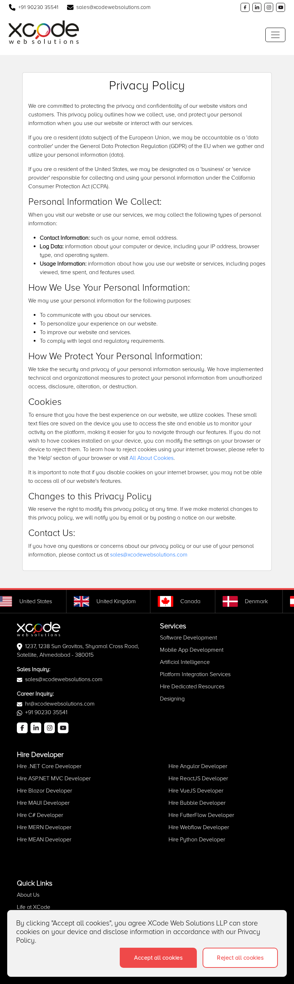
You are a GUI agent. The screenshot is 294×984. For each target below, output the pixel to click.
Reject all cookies (240, 957)
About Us (28, 894)
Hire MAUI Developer (43, 803)
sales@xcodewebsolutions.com (113, 7)
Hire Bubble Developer (197, 803)
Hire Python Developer (197, 839)
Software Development (188, 637)
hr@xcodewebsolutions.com (60, 703)
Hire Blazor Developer (44, 790)
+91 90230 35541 (38, 7)
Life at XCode (33, 907)
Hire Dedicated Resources (192, 686)
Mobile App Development (191, 649)
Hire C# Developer (40, 815)
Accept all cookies (158, 957)
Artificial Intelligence (185, 662)
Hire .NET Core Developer (49, 766)
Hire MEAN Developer (44, 839)
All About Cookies (151, 458)
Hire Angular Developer (198, 766)
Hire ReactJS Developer (198, 778)
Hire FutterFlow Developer (201, 815)
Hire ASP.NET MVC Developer (54, 778)
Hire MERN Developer (44, 827)
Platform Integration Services (195, 674)
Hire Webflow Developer (199, 827)
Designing (172, 698)
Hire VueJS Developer (196, 790)
